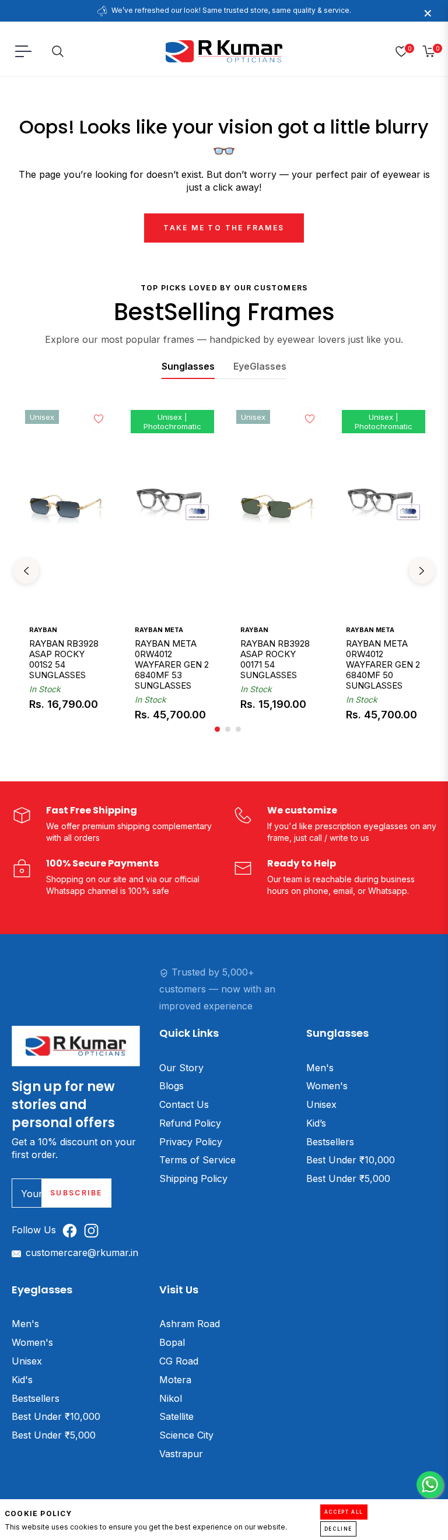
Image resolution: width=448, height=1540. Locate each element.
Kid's (22, 1379)
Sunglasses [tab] (188, 366)
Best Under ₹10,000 (350, 1160)
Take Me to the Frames (223, 227)
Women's (327, 1086)
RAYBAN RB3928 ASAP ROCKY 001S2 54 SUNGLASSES (64, 659)
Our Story (181, 1068)
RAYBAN (43, 630)
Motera (175, 1379)
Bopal (172, 1342)
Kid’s (316, 1123)
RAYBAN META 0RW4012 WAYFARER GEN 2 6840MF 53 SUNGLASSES (172, 665)
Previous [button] (26, 571)
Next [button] (422, 571)
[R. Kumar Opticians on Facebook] (72, 1230)
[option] (66, 571)
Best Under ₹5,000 (348, 1178)
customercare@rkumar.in (82, 1252)
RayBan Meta (159, 630)
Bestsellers (330, 1142)
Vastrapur (181, 1454)
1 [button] (217, 729)
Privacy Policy (190, 1142)
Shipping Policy (193, 1178)
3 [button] (238, 729)
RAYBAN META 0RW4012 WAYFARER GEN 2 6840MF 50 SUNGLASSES (383, 665)
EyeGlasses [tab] (259, 366)
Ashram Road (189, 1323)
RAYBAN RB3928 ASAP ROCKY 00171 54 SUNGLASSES (275, 659)
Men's (320, 1068)
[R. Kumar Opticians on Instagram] (94, 1230)
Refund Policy (190, 1123)
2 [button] (227, 729)
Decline (338, 1529)
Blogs (171, 1086)
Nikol (170, 1398)
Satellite (176, 1416)
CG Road (178, 1361)
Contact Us (184, 1104)
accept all (343, 1512)
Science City (186, 1435)
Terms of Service (197, 1160)
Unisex (321, 1104)
